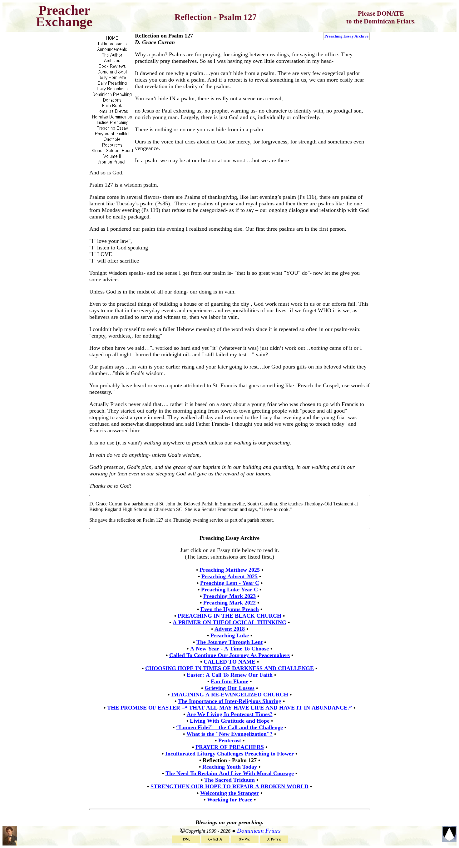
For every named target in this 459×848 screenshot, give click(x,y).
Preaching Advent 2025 (229, 576)
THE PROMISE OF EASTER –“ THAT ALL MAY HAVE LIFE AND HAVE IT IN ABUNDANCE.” (229, 708)
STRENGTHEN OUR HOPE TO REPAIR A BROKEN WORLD (229, 786)
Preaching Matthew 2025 (230, 570)
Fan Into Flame (229, 681)
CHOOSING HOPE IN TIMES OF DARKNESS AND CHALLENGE (229, 668)
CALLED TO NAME (229, 662)
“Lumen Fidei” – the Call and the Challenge (229, 727)
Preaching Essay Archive (346, 36)
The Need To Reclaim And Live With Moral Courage (229, 773)
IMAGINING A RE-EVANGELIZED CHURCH (229, 694)
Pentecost (229, 740)
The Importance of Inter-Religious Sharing (229, 701)
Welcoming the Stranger (229, 793)
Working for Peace (229, 799)
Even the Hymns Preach (229, 609)
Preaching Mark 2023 (229, 596)
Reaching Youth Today (229, 767)
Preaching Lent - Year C (229, 583)
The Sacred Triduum (229, 780)
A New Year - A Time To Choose (229, 648)
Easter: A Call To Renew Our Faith (230, 675)
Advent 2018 (230, 629)
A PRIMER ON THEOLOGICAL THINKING (229, 622)
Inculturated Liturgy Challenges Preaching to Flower (229, 753)
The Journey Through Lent (229, 642)
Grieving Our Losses (229, 688)
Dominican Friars (258, 830)
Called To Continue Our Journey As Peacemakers (229, 655)
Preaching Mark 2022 (229, 603)
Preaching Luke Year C (229, 589)
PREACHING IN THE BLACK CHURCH (229, 616)
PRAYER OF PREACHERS (229, 747)
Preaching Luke (229, 635)
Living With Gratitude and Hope (229, 721)
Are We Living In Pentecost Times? (230, 714)
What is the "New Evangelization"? (229, 734)
